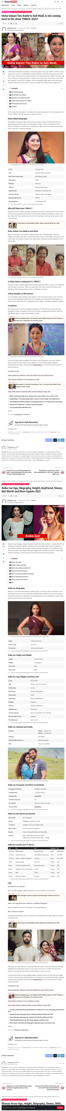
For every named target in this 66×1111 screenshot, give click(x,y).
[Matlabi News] (10, 1)
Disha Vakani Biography (17, 92)
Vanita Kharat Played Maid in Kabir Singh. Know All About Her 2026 (38, 223)
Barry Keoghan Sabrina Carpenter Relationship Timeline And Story (39, 895)
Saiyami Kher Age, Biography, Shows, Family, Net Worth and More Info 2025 (31, 1014)
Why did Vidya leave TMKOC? (18, 95)
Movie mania (23, 1099)
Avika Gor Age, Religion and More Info (21, 568)
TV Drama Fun (27, 11)
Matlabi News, (37, 365)
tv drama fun (26, 414)
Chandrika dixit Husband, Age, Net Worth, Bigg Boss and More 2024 (29, 1020)
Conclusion (14, 106)
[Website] (63, 448)
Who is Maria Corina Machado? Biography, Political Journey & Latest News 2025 (32, 1023)
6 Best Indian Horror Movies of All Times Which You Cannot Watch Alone (30, 375)
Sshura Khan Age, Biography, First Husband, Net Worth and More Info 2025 (31, 1017)
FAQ (12, 582)
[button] (60, 1107)
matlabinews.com (11, 28)
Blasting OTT (13, 1099)
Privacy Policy (22, 1107)
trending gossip (18, 414)
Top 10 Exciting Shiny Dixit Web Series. (21, 407)
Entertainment (7, 11)
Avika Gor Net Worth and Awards (19, 576)
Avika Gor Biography (16, 562)
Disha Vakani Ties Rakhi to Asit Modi (20, 98)
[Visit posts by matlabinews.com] (4, 29)
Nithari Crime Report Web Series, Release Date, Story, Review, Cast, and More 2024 (34, 396)
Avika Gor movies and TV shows (19, 579)
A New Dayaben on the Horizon (19, 103)
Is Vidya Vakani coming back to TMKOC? (21, 100)
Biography (17, 1030)
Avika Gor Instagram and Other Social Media (22, 573)
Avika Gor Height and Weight (18, 565)
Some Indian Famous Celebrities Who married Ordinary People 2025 (29, 391)
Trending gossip (17, 11)
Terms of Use (32, 1107)
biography (5, 484)
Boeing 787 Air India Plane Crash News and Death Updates (26, 404)
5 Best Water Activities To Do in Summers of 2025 (23, 379)
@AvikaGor (38, 796)
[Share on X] (11, 23)
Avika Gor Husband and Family (19, 571)
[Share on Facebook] (8, 23)
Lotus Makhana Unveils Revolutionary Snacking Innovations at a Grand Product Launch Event (36, 402)
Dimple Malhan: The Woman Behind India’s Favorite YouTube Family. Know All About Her (35, 399)
